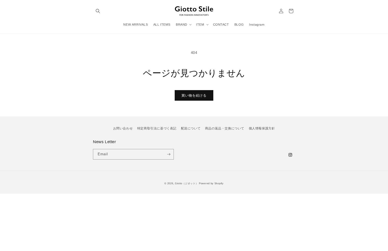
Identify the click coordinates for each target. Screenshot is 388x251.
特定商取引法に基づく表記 (156, 128)
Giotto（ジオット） (186, 183)
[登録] (169, 154)
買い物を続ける (194, 95)
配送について (191, 128)
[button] (98, 11)
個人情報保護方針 (262, 128)
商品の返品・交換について (224, 128)
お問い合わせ (123, 128)
